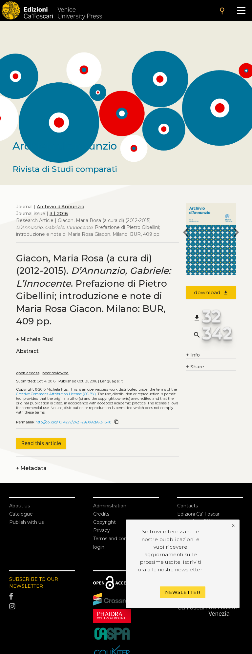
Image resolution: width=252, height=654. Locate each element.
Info (193, 355)
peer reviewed (55, 373)
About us (19, 506)
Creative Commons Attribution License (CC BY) (56, 394)
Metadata (31, 468)
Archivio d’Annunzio (60, 207)
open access (27, 373)
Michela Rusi (34, 339)
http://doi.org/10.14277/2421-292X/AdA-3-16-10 (73, 422)
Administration (109, 506)
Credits (101, 514)
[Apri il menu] (241, 10)
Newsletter (182, 592)
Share (195, 367)
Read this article (41, 443)
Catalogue (21, 514)
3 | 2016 (59, 213)
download (211, 292)
